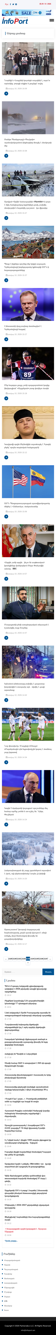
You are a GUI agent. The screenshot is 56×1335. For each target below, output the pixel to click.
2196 (41, 959)
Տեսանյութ (8, 1305)
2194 (32, 959)
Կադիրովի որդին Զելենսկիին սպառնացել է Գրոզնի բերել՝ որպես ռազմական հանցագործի (27, 446)
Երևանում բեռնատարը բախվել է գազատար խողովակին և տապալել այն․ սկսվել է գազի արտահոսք (24, 687)
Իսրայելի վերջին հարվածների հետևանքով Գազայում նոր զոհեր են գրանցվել (28, 1153)
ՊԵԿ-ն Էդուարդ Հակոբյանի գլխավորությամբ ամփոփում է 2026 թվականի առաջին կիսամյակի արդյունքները (26, 989)
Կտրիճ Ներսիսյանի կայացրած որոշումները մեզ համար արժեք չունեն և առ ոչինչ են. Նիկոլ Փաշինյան (26, 811)
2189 (10, 959)
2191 (19, 959)
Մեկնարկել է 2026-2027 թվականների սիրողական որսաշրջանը (27, 1206)
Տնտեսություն (9, 1278)
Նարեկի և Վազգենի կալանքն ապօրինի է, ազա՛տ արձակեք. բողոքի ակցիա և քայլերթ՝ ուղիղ (27, 82)
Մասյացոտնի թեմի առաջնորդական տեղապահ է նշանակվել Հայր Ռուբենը (26, 626)
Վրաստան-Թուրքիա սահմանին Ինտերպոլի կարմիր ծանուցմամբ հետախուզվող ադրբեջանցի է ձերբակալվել (27, 1113)
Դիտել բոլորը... (11, 1240)
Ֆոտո (6, 1310)
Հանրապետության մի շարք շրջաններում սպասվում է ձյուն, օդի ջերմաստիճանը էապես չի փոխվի (27, 872)
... (6, 959)
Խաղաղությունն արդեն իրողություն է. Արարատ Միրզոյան (25, 1230)
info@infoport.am (28, 1330)
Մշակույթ (8, 1292)
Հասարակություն (10, 1283)
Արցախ (7, 1264)
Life (5, 1301)
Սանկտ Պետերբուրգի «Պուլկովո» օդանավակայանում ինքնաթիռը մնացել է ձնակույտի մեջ (28, 142)
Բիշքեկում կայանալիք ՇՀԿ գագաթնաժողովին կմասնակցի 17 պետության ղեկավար (24, 1002)
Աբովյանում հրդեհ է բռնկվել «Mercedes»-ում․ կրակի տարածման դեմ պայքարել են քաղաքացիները (28, 1165)
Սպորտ (7, 1296)
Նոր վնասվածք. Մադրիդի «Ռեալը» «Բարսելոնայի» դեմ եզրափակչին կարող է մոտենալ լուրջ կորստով (28, 749)
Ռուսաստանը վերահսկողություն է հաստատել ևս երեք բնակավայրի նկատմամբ (28, 1076)
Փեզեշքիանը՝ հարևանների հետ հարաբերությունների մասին (27, 1218)
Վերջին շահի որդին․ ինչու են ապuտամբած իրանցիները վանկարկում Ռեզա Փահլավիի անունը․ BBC (24, 565)
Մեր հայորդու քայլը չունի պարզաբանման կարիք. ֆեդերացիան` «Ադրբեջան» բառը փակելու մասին (27, 387)
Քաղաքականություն (12, 1260)
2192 (24, 959)
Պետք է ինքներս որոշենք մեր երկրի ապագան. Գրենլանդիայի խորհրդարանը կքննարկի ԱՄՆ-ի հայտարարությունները (26, 267)
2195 (37, 959)
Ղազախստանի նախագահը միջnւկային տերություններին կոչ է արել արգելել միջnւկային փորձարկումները (25, 1027)
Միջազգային (9, 1287)
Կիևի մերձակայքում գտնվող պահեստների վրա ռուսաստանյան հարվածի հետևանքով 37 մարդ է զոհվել (25, 1178)
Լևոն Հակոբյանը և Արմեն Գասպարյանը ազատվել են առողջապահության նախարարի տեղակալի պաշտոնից (28, 1014)
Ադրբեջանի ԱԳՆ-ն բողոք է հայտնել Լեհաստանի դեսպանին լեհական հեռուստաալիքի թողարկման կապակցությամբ (26, 1193)
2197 (46, 959)
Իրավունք (8, 1274)
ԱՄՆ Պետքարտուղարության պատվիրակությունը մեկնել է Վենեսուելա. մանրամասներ (27, 505)
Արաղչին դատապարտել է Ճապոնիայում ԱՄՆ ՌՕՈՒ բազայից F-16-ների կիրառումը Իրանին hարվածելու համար (25, 1128)
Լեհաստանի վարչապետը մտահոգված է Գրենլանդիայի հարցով (23, 328)
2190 (15, 959)
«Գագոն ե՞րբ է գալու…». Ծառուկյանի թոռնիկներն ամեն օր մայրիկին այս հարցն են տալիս (26, 1100)
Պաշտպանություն (11, 1269)
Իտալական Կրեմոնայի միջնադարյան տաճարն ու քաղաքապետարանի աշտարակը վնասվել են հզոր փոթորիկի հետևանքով (26, 1042)
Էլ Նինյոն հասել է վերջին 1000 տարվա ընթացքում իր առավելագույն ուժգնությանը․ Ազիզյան (28, 1141)
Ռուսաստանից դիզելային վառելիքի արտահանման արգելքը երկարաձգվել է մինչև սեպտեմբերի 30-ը (26, 1088)
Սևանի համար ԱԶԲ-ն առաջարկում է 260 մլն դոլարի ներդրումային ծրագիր (28, 1064)
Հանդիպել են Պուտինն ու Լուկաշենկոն (21, 1053)
